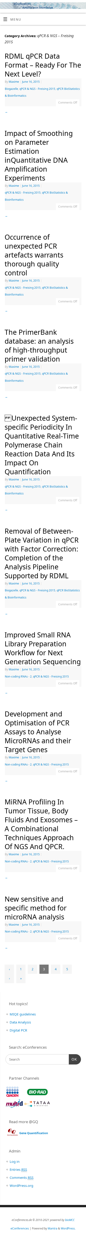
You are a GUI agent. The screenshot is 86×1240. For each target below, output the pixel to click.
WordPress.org (21, 1185)
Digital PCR (18, 1030)
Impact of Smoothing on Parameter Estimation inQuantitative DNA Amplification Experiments (39, 156)
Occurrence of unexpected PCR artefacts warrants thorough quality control (34, 254)
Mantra (52, 1228)
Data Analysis (20, 1022)
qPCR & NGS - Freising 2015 (37, 89)
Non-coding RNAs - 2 (18, 676)
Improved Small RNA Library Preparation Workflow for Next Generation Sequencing (43, 648)
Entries (18, 1169)
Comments (21, 1177)
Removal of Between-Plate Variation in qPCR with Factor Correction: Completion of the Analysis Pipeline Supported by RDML (42, 553)
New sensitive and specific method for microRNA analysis (36, 908)
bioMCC (70, 1220)
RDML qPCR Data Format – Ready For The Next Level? (43, 65)
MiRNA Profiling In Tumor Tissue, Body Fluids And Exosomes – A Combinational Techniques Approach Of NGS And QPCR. (41, 824)
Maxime (14, 82)
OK (73, 1059)
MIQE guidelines (23, 1014)
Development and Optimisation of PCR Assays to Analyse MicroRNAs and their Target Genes (38, 731)
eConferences (20, 1228)
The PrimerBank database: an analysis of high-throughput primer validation (39, 345)
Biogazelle (11, 89)
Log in (14, 1161)
